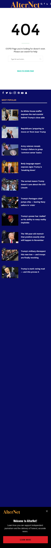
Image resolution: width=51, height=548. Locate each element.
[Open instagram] (14, 93)
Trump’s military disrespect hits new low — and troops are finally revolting (33, 254)
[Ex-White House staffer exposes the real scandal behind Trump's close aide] (10, 115)
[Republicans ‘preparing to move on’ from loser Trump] (10, 132)
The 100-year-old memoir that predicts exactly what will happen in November (33, 236)
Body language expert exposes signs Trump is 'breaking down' (31, 166)
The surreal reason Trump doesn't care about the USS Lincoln (33, 184)
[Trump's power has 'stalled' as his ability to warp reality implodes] (10, 220)
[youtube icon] (22, 93)
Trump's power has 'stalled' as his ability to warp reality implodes (33, 219)
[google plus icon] (10, 93)
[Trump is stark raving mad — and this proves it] (10, 272)
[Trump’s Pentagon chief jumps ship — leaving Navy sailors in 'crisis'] (10, 202)
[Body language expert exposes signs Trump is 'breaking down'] (10, 167)
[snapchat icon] (26, 93)
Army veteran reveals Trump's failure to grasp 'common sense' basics (32, 149)
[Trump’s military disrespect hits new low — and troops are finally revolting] (10, 255)
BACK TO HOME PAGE (25, 71)
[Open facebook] (44, 4)
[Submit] (40, 59)
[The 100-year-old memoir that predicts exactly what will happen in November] (10, 237)
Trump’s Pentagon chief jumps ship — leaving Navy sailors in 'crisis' (33, 201)
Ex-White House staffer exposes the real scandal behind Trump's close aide (33, 114)
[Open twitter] (44, 10)
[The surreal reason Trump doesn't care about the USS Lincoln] (10, 185)
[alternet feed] (46, 7)
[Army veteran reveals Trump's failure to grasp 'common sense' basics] (10, 150)
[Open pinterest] (18, 93)
